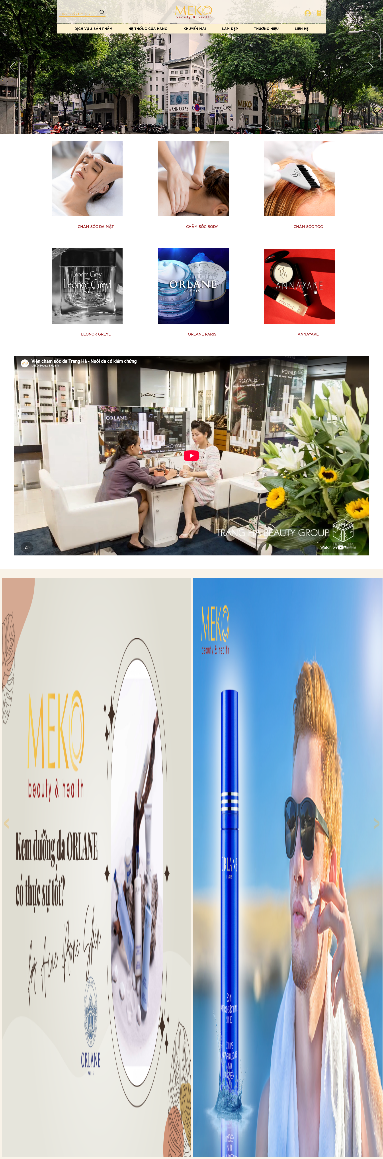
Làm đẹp (230, 28)
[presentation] (6, 818)
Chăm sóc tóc (308, 226)
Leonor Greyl (96, 333)
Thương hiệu (266, 28)
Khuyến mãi (195, 28)
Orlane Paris (202, 333)
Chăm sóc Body (202, 226)
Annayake (308, 333)
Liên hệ (302, 28)
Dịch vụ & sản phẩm (93, 28)
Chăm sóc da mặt (96, 226)
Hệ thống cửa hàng (148, 28)
